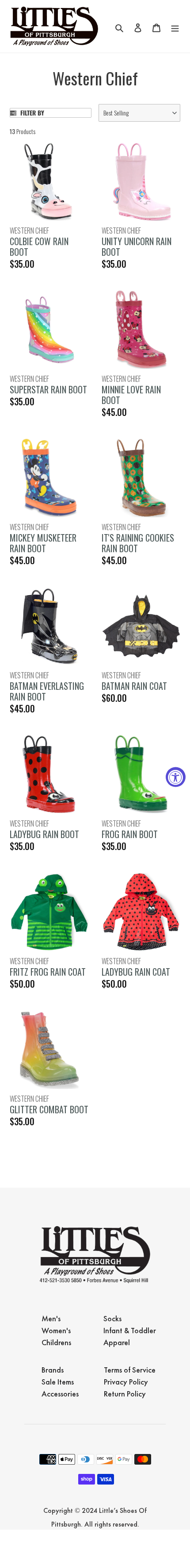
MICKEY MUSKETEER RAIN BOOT (43, 543)
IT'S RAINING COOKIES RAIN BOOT (138, 543)
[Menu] (175, 26)
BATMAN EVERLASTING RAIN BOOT (47, 691)
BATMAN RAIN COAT (134, 686)
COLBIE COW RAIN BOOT (39, 246)
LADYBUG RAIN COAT (136, 971)
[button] (139, 112)
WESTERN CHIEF (29, 230)
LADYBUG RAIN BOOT (44, 834)
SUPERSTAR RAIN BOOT (48, 389)
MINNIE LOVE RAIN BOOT (131, 394)
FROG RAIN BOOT (130, 834)
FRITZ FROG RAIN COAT (48, 971)
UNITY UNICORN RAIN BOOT (136, 246)
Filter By (31, 112)
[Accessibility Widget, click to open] (176, 777)
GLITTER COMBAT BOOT (49, 1109)
